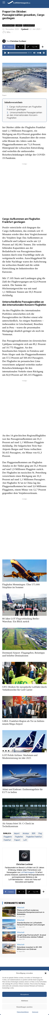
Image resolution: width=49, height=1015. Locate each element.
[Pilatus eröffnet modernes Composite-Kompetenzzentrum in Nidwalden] (9, 912)
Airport (16, 833)
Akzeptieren (24, 994)
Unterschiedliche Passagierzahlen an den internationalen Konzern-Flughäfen (24, 115)
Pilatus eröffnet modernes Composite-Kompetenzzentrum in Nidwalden (30, 912)
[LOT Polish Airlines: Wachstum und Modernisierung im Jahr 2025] (24, 741)
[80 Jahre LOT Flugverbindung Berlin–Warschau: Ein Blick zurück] (24, 605)
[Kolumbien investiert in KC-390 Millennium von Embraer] (9, 949)
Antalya (26, 833)
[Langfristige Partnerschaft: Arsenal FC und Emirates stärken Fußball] (9, 936)
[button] (45, 973)
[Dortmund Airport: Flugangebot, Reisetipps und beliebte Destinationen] (24, 639)
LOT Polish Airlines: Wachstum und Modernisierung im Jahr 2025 (19, 756)
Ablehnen (24, 1001)
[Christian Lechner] (4, 41)
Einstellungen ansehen (24, 1007)
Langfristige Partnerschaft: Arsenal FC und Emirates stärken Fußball (31, 936)
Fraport (17, 840)
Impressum (35, 1012)
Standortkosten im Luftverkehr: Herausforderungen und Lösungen (31, 924)
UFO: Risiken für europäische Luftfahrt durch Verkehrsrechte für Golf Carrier (24, 688)
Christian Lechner (18, 41)
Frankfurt (7, 840)
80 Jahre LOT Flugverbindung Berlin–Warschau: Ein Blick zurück (21, 620)
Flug (40, 833)
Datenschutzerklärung (23, 1012)
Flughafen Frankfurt (34, 837)
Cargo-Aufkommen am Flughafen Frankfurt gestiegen (24, 108)
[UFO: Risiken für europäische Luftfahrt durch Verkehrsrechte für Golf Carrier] (24, 673)
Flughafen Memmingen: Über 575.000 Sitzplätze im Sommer (21, 586)
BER (33, 833)
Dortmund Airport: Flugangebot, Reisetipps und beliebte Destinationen (23, 654)
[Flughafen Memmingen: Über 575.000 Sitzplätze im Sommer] (24, 570)
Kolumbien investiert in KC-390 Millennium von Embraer (29, 948)
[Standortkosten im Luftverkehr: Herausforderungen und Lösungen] (9, 924)
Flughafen (29, 25)
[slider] (17, 53)
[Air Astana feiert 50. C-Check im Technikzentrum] (24, 809)
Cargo (19, 25)
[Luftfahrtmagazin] (17, 2)
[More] (42, 46)
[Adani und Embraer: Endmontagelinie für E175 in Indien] (24, 775)
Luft (25, 840)
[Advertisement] (24, 189)
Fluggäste (8, 837)
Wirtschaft (8, 25)
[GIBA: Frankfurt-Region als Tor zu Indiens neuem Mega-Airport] (24, 707)
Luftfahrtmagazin (28, 872)
